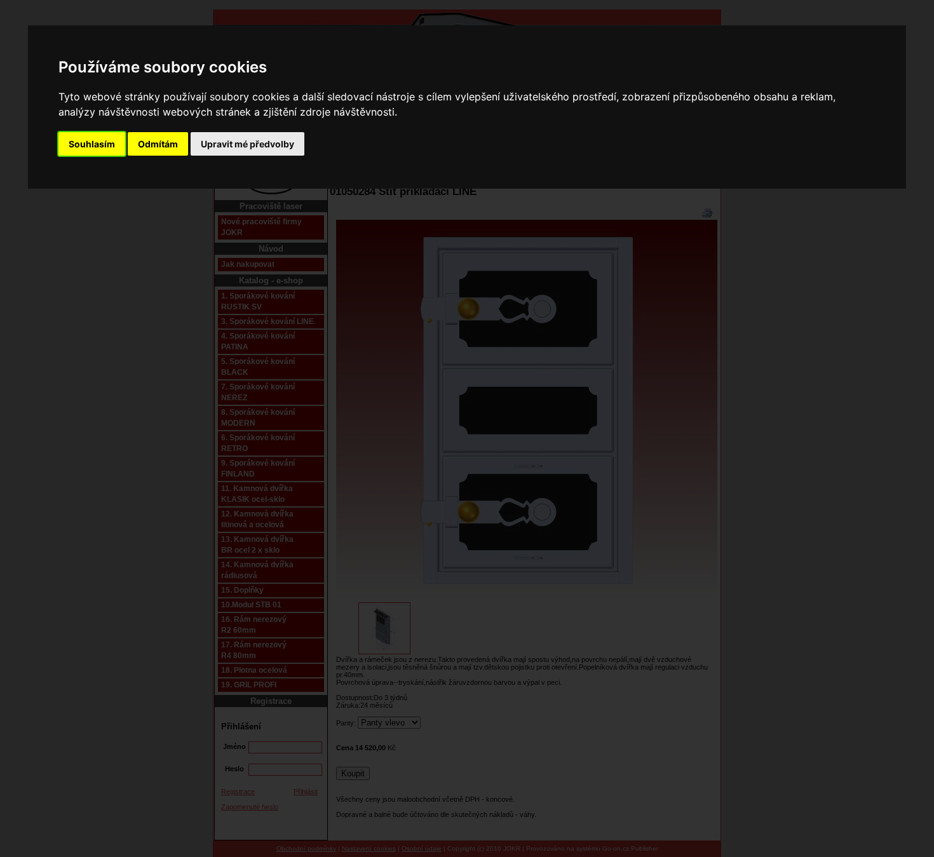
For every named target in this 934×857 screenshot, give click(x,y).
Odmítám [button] (158, 143)
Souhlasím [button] (92, 143)
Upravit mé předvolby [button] (247, 143)
